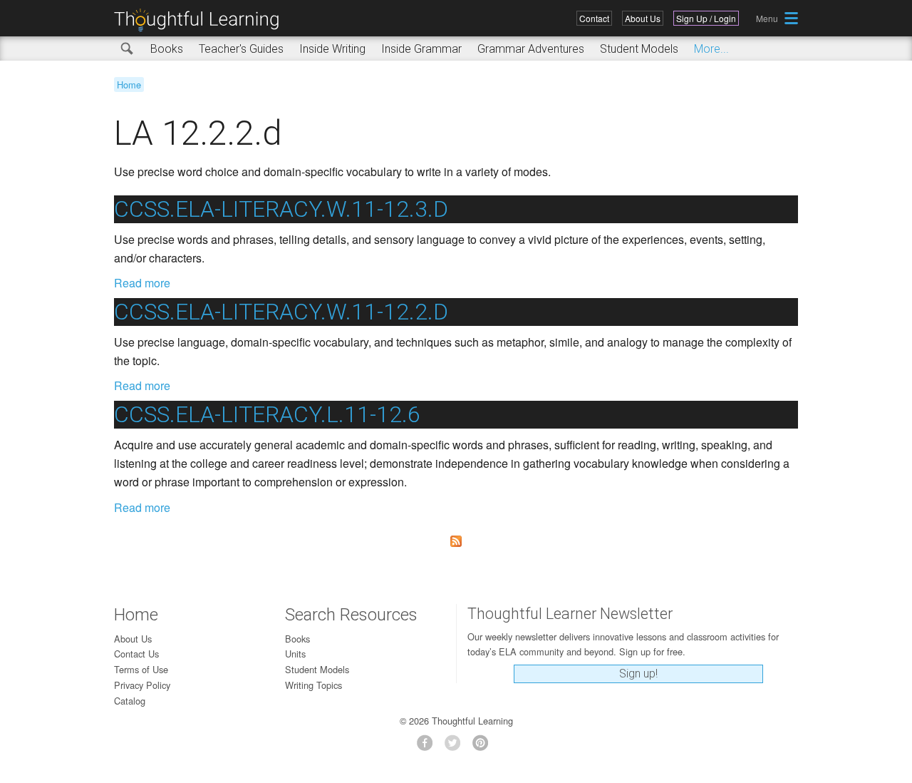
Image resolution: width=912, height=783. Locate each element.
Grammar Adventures (530, 49)
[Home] (201, 20)
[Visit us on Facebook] (428, 747)
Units (295, 653)
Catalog (129, 700)
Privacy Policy (142, 685)
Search (127, 49)
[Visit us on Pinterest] (484, 747)
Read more (142, 283)
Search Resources (351, 615)
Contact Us (136, 653)
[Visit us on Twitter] (456, 747)
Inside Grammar (421, 49)
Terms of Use (141, 669)
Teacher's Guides (241, 49)
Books (166, 49)
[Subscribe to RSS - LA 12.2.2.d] (456, 541)
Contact (594, 18)
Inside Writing (332, 49)
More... (711, 49)
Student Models (639, 49)
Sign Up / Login (706, 18)
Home (129, 84)
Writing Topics (313, 685)
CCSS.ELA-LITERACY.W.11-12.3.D (281, 208)
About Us (642, 18)
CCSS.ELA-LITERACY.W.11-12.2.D (281, 311)
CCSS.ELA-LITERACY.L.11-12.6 (267, 414)
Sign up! (638, 673)
